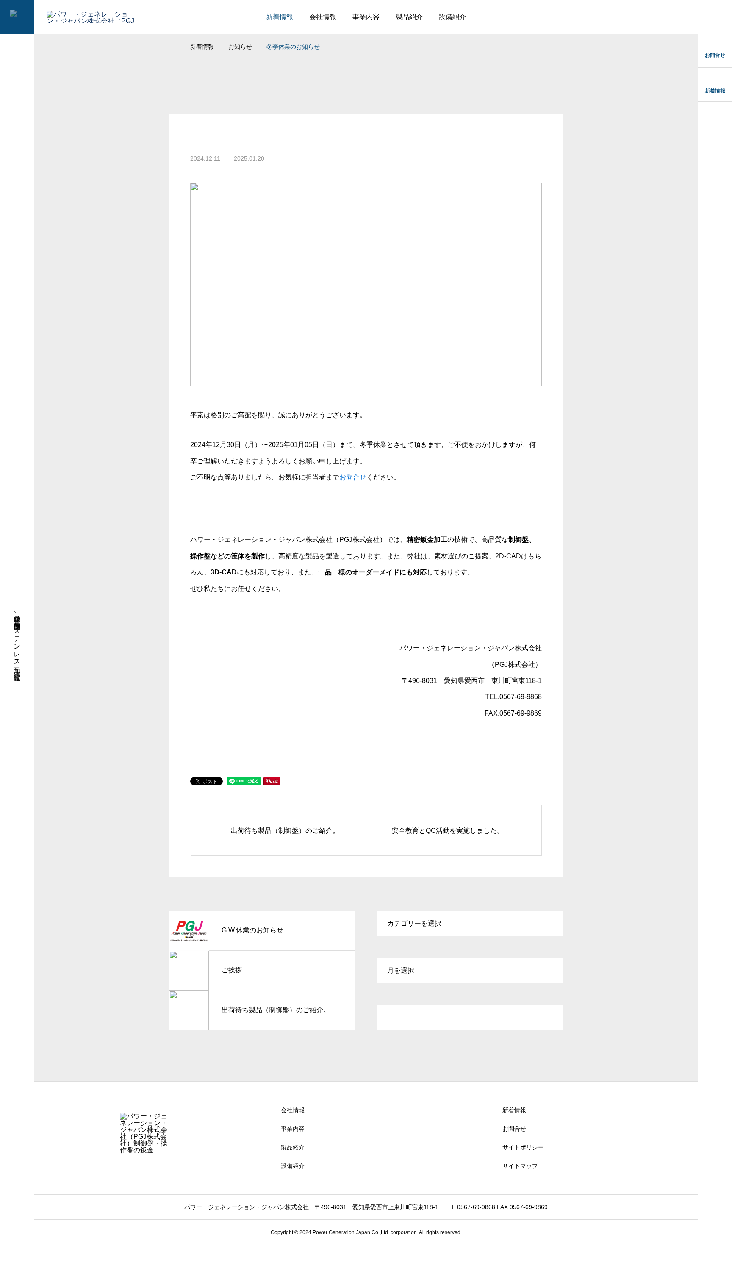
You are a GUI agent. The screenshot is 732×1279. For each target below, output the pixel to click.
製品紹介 (409, 16)
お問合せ (352, 477)
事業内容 (366, 16)
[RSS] (17, 1263)
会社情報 (322, 16)
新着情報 (279, 16)
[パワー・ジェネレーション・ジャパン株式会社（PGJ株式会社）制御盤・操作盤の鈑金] (75, 17)
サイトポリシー (523, 1147)
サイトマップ (520, 1166)
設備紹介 (452, 16)
